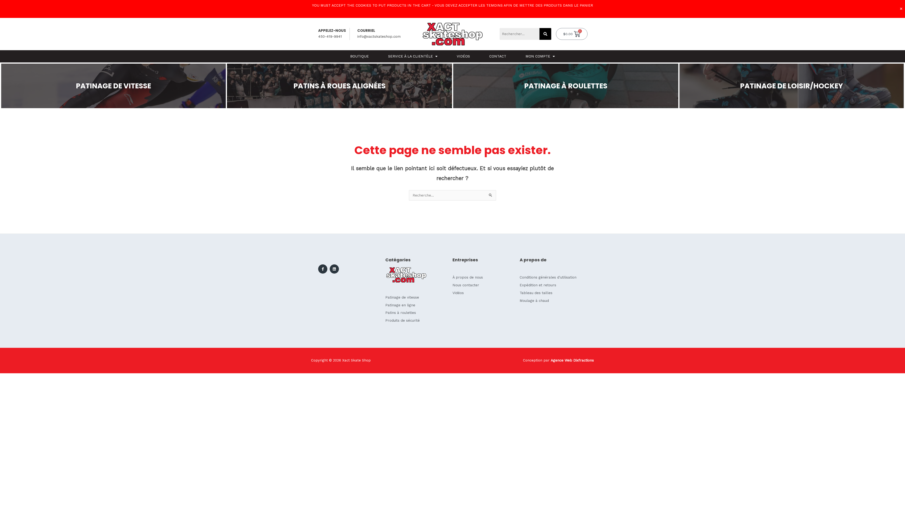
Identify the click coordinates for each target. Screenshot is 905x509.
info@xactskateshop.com (379, 36)
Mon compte (538, 56)
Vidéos (463, 56)
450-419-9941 (330, 36)
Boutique (359, 56)
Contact (497, 56)
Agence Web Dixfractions (572, 360)
